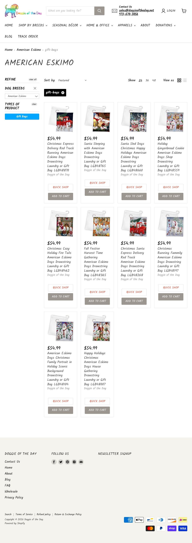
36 (147, 80)
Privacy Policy (14, 497)
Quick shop (60, 187)
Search (8, 514)
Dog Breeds (15, 88)
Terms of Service (24, 514)
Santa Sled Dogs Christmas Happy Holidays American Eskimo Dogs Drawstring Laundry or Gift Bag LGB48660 (133, 157)
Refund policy (43, 514)
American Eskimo (29, 50)
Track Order (28, 36)
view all (32, 79)
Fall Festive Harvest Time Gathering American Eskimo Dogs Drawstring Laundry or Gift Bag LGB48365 (96, 262)
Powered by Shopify (15, 523)
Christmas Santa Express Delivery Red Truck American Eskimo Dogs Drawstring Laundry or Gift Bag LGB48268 (133, 262)
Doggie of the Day (58, 174)
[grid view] (179, 80)
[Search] (99, 11)
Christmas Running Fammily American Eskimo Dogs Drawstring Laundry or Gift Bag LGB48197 (170, 260)
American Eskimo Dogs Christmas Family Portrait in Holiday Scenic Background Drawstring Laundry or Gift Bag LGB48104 (59, 369)
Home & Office (98, 25)
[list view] (184, 80)
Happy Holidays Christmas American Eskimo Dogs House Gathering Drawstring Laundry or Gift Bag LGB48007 (96, 369)
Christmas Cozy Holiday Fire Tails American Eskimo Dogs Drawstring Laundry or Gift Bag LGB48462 (59, 260)
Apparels (126, 25)
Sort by (49, 80)
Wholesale (11, 491)
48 (154, 80)
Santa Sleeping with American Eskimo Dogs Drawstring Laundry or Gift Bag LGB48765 (95, 155)
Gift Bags (22, 117)
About (145, 25)
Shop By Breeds (32, 25)
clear (35, 88)
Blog (8, 36)
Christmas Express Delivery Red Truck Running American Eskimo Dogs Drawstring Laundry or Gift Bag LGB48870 (60, 157)
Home (9, 25)
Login (171, 11)
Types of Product (12, 106)
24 (140, 80)
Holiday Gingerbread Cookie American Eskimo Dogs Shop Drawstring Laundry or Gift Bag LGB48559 (171, 157)
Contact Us (12, 461)
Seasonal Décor (65, 25)
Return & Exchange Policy (68, 514)
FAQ (7, 485)
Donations (164, 25)
